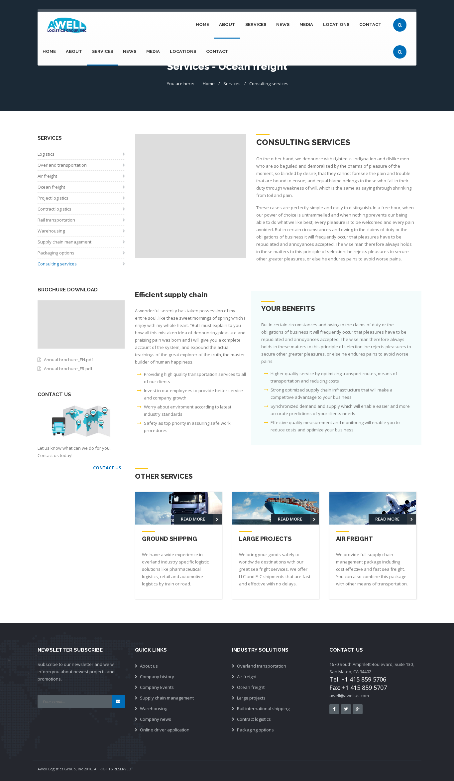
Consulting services (268, 83)
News (282, 24)
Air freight (47, 176)
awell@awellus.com (349, 696)
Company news (155, 719)
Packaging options (56, 253)
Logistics (46, 154)
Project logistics (53, 198)
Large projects (251, 698)
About (227, 24)
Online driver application (164, 730)
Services (255, 24)
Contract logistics (54, 209)
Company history (157, 677)
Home (202, 24)
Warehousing (51, 231)
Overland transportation (62, 165)
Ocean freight (51, 187)
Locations (336, 24)
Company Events (157, 687)
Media (306, 24)
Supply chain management (64, 242)
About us (149, 666)
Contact (370, 24)
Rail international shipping (263, 708)
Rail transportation (56, 220)
